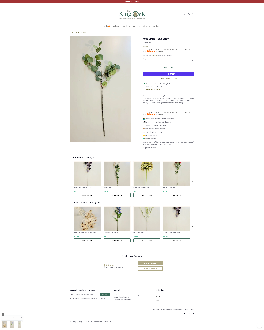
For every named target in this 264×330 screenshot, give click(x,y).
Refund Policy (167, 309)
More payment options (169, 79)
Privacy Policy (157, 309)
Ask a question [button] (150, 268)
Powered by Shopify (76, 323)
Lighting (116, 26)
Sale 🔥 (107, 26)
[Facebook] (185, 314)
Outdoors (126, 26)
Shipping (155, 56)
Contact (159, 297)
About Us (159, 294)
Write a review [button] (150, 263)
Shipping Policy (178, 309)
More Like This (87, 195)
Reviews (156, 26)
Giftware (146, 26)
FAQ (157, 300)
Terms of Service (189, 309)
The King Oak (107, 321)
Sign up (104, 294)
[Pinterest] (193, 314)
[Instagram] (189, 314)
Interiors (136, 26)
